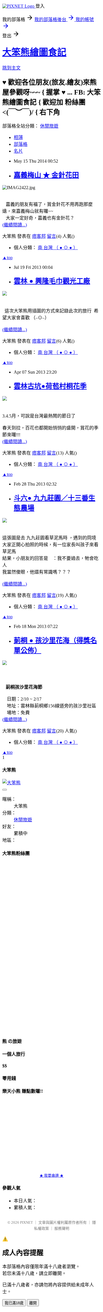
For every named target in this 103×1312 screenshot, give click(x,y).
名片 (18, 151)
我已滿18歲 (14, 1303)
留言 (51, 236)
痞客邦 (39, 236)
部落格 (20, 144)
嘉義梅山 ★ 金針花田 (46, 175)
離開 (33, 1303)
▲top (7, 257)
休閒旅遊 (49, 126)
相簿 (18, 137)
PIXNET (26, 1222)
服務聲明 (61, 1228)
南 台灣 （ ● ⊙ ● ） (58, 247)
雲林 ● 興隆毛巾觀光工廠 (52, 281)
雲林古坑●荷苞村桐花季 (50, 386)
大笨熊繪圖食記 (34, 52)
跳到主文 (11, 68)
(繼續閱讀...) (14, 224)
